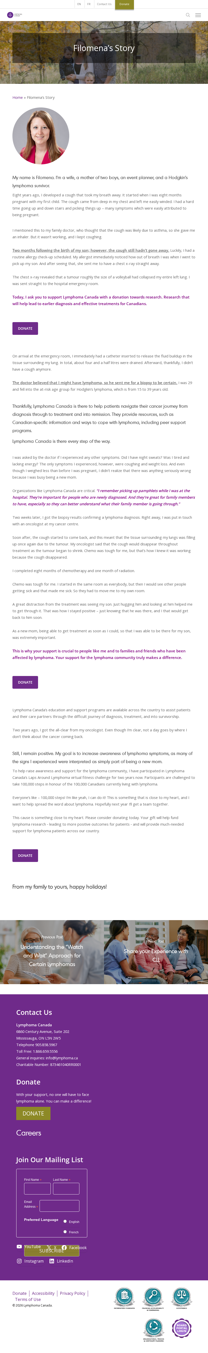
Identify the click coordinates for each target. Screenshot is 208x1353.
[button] (198, 15)
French (74, 1232)
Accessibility (43, 1293)
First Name (33, 1180)
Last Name (62, 1180)
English (74, 1221)
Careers (28, 1132)
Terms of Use (28, 1299)
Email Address (31, 1205)
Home (17, 97)
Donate (33, 1113)
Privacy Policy (72, 1293)
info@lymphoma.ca (62, 1057)
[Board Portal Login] (182, 1345)
